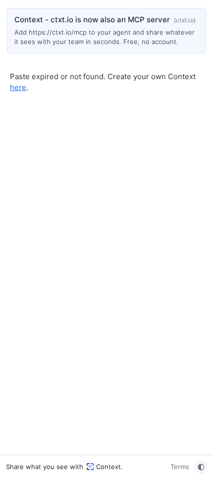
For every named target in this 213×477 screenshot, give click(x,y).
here (18, 87)
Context (108, 467)
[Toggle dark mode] (201, 467)
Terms (179, 467)
